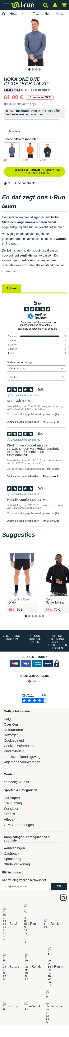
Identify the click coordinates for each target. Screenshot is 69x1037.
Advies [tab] (12, 288)
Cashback (11, 853)
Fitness (9, 814)
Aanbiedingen (14, 848)
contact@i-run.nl (16, 782)
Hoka (48, 13)
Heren (13, 13)
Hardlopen (12, 798)
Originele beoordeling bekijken (23, 422)
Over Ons (11, 724)
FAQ (7, 719)
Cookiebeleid (14, 740)
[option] (34, 42)
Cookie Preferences (19, 746)
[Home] (3, 14)
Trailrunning (13, 803)
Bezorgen (11, 735)
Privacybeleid (14, 751)
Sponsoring (12, 859)
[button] (31, 123)
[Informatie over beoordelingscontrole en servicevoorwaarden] (55, 322)
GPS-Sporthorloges (19, 825)
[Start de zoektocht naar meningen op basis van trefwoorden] (63, 377)
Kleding (25, 13)
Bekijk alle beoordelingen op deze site (37, 328)
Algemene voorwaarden (22, 762)
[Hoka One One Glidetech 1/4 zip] (12, 150)
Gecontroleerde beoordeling (25, 395)
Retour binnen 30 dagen (34, 639)
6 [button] (46, 619)
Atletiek (9, 819)
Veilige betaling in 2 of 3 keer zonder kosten (57, 642)
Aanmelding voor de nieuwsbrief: (24, 880)
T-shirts (36, 13)
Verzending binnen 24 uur (11, 639)
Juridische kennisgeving (22, 757)
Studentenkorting (17, 864)
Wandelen (11, 809)
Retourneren (13, 730)
